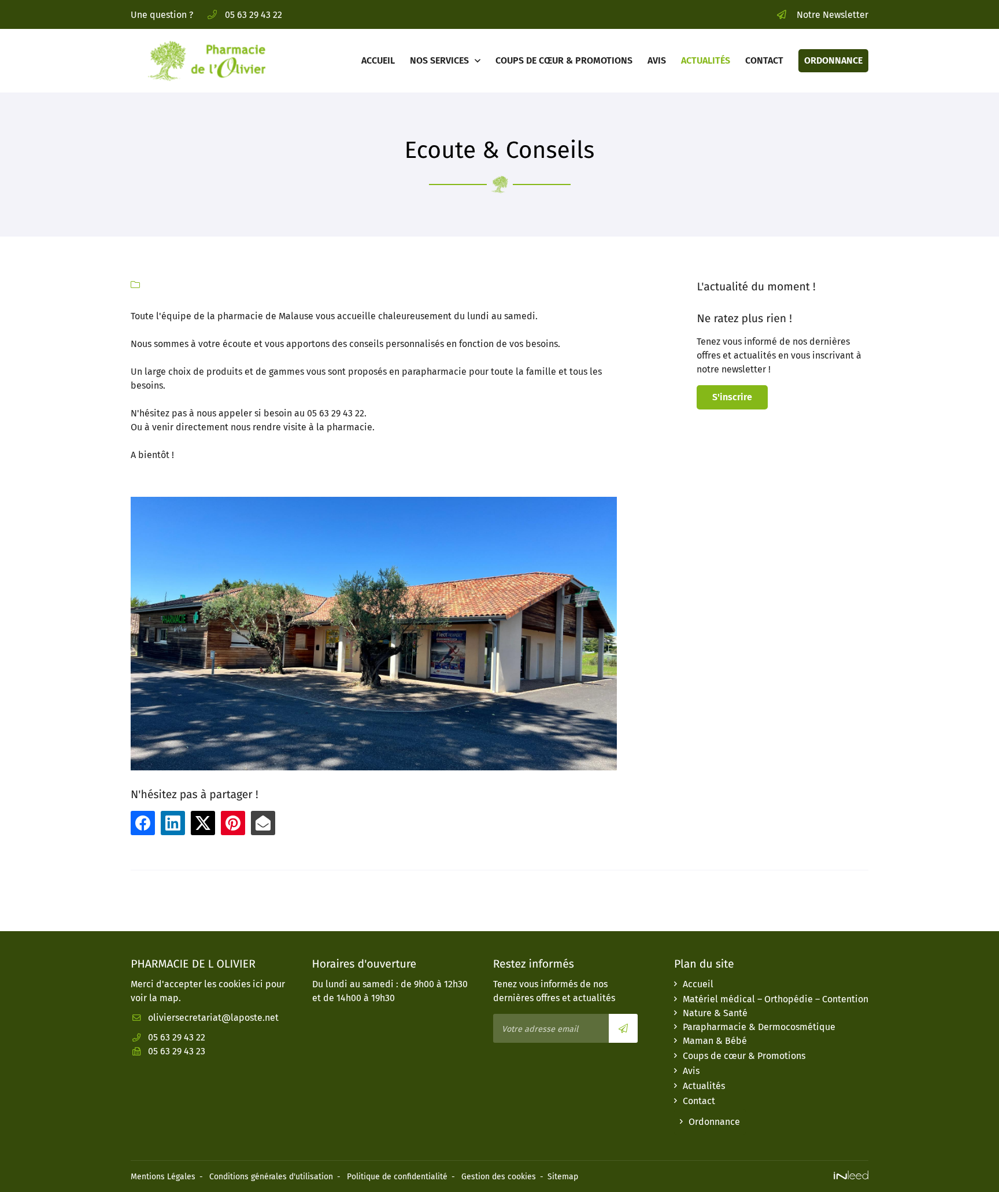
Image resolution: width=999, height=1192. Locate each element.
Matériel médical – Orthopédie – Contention (775, 999)
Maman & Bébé (715, 1040)
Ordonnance (833, 60)
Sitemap (562, 1177)
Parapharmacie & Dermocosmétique (759, 1026)
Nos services (439, 60)
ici (258, 984)
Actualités (705, 60)
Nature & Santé (715, 1013)
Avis (657, 60)
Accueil (378, 60)
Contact (764, 60)
